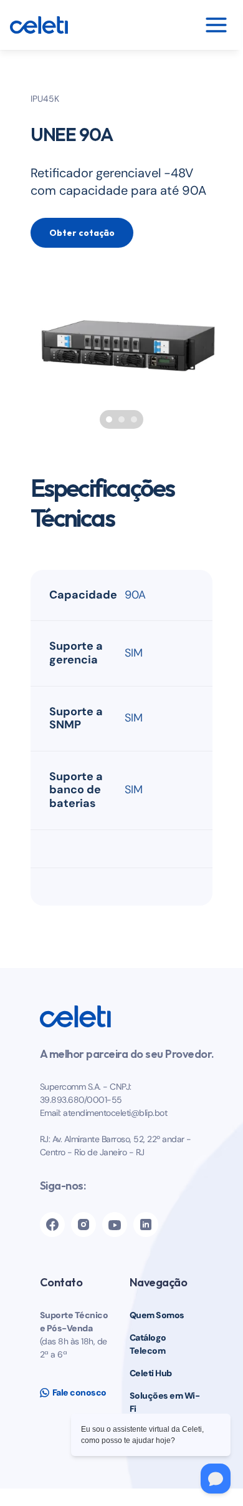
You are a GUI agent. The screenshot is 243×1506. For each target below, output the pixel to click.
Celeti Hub (151, 1373)
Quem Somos (157, 1315)
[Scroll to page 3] (135, 419)
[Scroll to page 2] (121, 419)
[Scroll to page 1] (107, 419)
